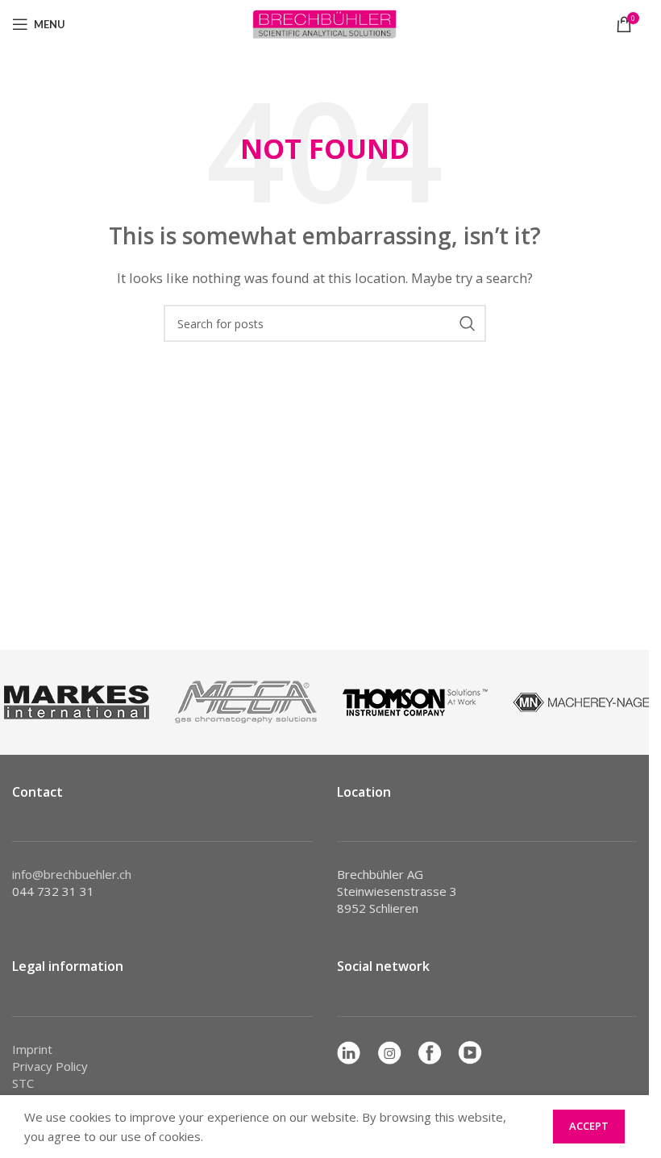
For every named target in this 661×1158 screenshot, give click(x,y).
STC (23, 1083)
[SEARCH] (467, 323)
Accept (589, 1125)
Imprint (32, 1049)
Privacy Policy (50, 1066)
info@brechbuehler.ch (71, 874)
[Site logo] (324, 23)
